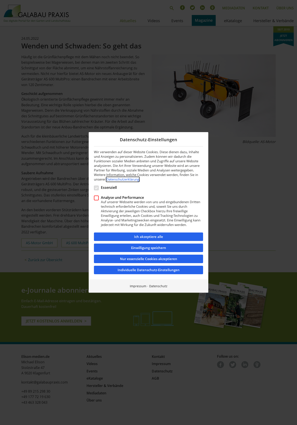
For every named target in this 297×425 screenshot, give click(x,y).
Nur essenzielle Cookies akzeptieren (148, 259)
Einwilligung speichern (148, 248)
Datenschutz (158, 286)
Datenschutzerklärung (122, 179)
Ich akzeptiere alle (148, 237)
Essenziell (109, 187)
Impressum (138, 286)
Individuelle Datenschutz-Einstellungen (149, 270)
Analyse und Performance (122, 197)
